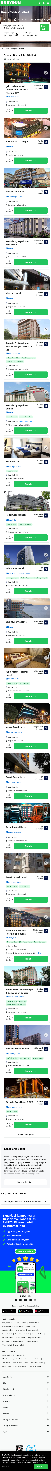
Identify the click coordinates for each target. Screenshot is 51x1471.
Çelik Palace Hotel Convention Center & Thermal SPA (17, 89)
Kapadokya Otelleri (22, 1334)
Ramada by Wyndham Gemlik (17, 407)
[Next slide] (46, 73)
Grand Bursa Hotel (15, 777)
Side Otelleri (6, 1326)
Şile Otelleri (6, 1341)
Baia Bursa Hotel (15, 568)
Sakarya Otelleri (33, 1330)
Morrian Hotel (13, 293)
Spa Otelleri (6, 1363)
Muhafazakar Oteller (32, 1359)
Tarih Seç (29, 110)
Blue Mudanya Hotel (16, 621)
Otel (6, 48)
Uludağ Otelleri (7, 1330)
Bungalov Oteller (37, 1363)
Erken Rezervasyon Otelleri (12, 1359)
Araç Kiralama (9, 1395)
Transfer (6, 1401)
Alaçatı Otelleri (18, 1341)
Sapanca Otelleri (32, 1341)
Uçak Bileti (7, 1377)
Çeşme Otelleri (21, 1323)
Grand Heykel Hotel (16, 876)
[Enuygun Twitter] (25, 1300)
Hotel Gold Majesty (16, 514)
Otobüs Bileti (8, 1389)
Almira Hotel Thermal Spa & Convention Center (19, 991)
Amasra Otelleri (37, 1334)
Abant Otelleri (7, 1334)
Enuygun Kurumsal (11, 1419)
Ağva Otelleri (20, 1330)
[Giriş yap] (44, 3)
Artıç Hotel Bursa (15, 191)
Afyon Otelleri (7, 1345)
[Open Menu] (48, 2)
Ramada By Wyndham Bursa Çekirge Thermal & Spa (19, 346)
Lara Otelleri (19, 1345)
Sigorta (6, 1413)
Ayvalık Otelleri (7, 1337)
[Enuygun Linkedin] (30, 1300)
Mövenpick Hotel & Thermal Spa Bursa (16, 932)
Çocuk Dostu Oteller (20, 1363)
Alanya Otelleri (7, 1323)
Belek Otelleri (20, 1337)
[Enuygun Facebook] (16, 1300)
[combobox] (21, 28)
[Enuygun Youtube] (35, 1300)
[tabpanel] (25, 31)
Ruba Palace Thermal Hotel (17, 673)
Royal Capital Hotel (16, 827)
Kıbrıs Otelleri (31, 1326)
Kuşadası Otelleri (34, 1337)
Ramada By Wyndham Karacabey (17, 243)
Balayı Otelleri (7, 1355)
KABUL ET (40, 1466)
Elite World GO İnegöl (17, 141)
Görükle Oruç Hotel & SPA (19, 1102)
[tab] (6, 19)
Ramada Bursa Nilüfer (17, 1048)
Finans (5, 1407)
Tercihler (5, 1466)
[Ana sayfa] (2, 48)
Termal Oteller (20, 1355)
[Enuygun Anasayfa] (11, 3)
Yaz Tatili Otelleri (35, 1366)
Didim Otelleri (18, 1326)
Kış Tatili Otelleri (20, 1366)
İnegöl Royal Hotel (16, 727)
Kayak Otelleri (7, 1366)
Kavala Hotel (12, 461)
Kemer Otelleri (34, 1323)
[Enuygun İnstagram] (20, 1300)
